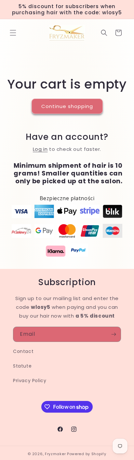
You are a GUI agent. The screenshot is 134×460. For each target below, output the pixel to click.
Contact (23, 351)
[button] (13, 33)
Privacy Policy (29, 380)
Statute (22, 366)
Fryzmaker (55, 453)
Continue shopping (67, 106)
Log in (40, 149)
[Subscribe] (113, 334)
